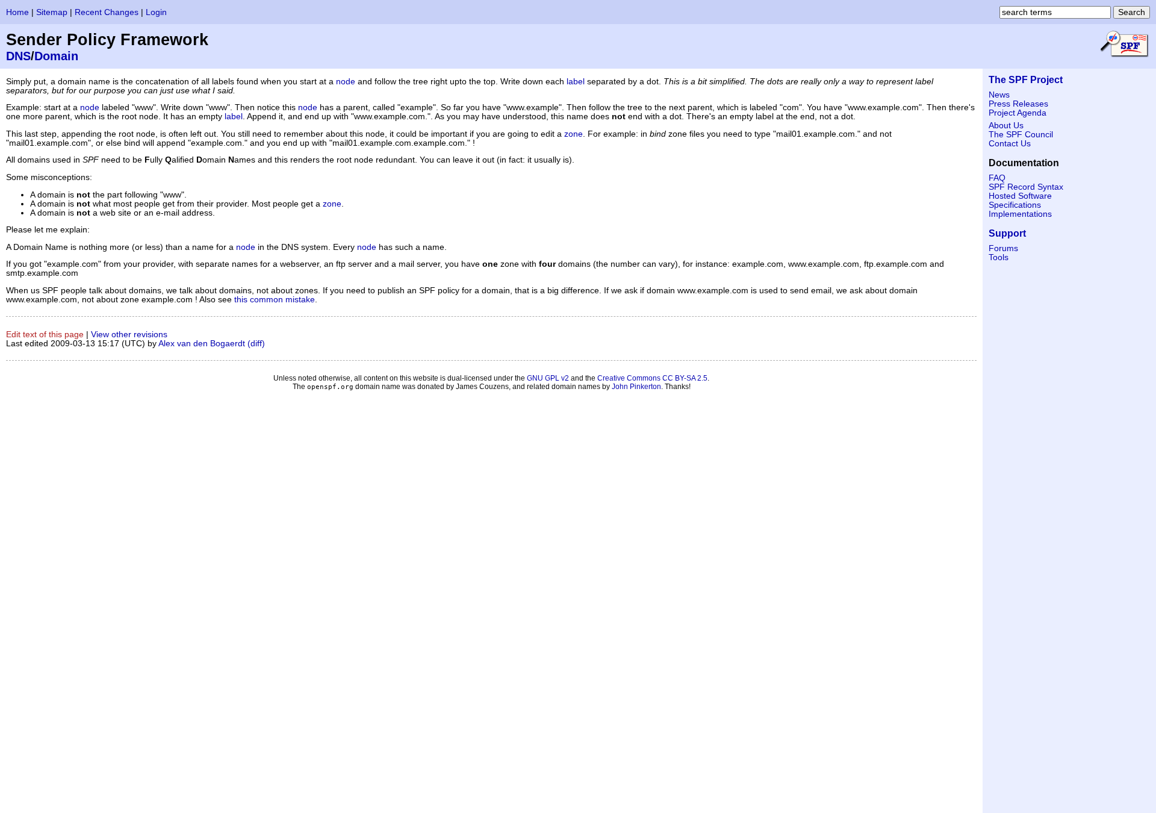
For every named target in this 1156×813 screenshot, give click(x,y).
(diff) (256, 343)
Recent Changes (106, 12)
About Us (1006, 125)
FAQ (997, 177)
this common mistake (274, 299)
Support (1007, 233)
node (345, 81)
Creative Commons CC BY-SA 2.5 (652, 378)
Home (17, 12)
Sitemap (51, 12)
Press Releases (1018, 103)
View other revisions (129, 334)
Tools (998, 257)
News (999, 94)
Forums (1003, 248)
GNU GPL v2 (548, 378)
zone (573, 134)
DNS (18, 56)
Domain (56, 56)
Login (156, 12)
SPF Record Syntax (1026, 187)
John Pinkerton (636, 386)
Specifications (1015, 205)
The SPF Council (1021, 134)
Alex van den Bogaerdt (201, 343)
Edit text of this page (45, 334)
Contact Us (1010, 143)
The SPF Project (1026, 80)
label (576, 81)
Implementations (1020, 214)
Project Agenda (1017, 112)
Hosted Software (1020, 196)
